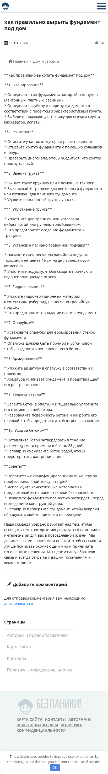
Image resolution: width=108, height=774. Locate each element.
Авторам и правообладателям (37, 635)
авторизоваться (18, 603)
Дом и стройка (46, 61)
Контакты (16, 658)
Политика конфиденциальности (39, 670)
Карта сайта (19, 647)
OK (54, 767)
